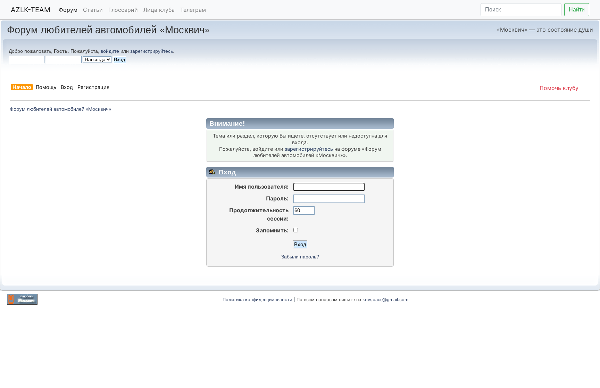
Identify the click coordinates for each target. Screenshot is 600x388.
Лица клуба (159, 9)
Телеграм (193, 9)
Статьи (93, 9)
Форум (68, 9)
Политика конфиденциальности (257, 299)
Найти (577, 10)
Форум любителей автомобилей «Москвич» (108, 29)
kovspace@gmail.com (385, 299)
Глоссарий (123, 9)
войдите (110, 51)
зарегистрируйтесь (151, 51)
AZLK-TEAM (30, 10)
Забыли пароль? (300, 256)
